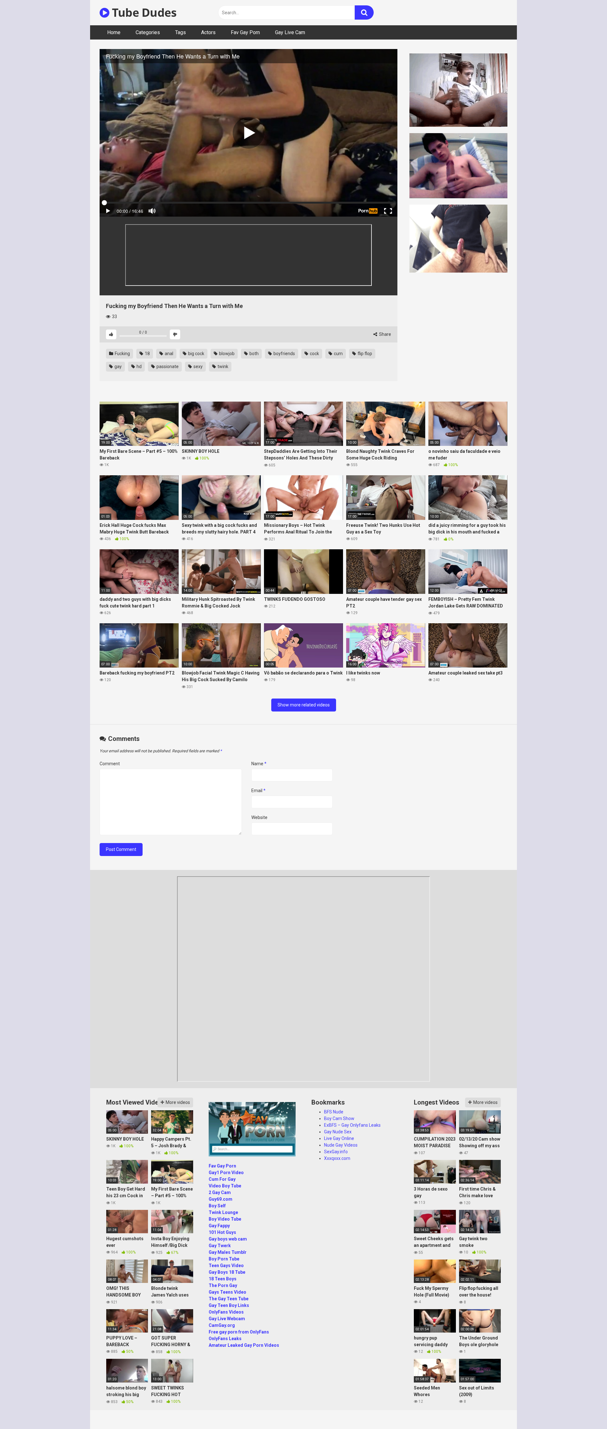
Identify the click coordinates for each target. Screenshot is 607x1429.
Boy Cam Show (339, 1118)
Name (259, 763)
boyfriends (284, 353)
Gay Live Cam (290, 32)
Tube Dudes (142, 12)
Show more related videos (304, 704)
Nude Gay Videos (341, 1145)
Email (258, 790)
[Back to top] (585, 1409)
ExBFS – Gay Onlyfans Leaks (352, 1125)
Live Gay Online (339, 1138)
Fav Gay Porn (245, 32)
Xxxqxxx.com (337, 1158)
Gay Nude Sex (338, 1131)
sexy (198, 366)
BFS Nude (333, 1111)
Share (384, 334)
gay (117, 366)
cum (338, 353)
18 (147, 353)
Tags (180, 32)
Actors (208, 32)
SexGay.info (336, 1151)
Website (259, 817)
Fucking (122, 353)
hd (139, 366)
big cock (195, 353)
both (253, 353)
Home (113, 32)
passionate (167, 366)
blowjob (226, 353)
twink (222, 366)
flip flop (364, 353)
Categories (148, 32)
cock (314, 353)
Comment (110, 763)
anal (168, 353)
